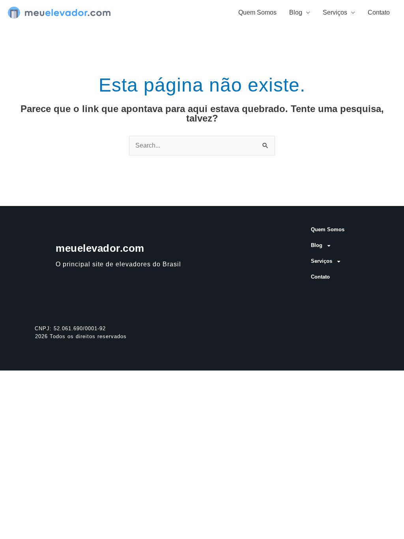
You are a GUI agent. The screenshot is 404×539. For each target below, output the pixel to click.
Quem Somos (257, 12)
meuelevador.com (100, 248)
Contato (379, 12)
